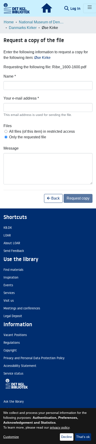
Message (11, 148)
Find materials (13, 270)
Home (9, 22)
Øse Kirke (42, 58)
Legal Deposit (12, 316)
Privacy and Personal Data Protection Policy (34, 358)
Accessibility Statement (19, 366)
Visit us (8, 300)
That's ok (83, 437)
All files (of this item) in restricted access (42, 131)
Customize (11, 437)
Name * (9, 76)
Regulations (11, 342)
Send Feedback (13, 251)
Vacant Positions (15, 335)
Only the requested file (27, 137)
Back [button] (55, 198)
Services (9, 293)
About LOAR (11, 243)
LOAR (7, 235)
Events (8, 285)
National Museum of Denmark (42, 22)
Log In (75, 8)
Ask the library (13, 401)
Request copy (78, 198)
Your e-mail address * (21, 98)
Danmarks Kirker (23, 28)
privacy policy (59, 427)
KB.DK (7, 228)
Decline (66, 437)
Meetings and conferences (21, 308)
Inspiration (10, 277)
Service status (13, 373)
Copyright (10, 350)
